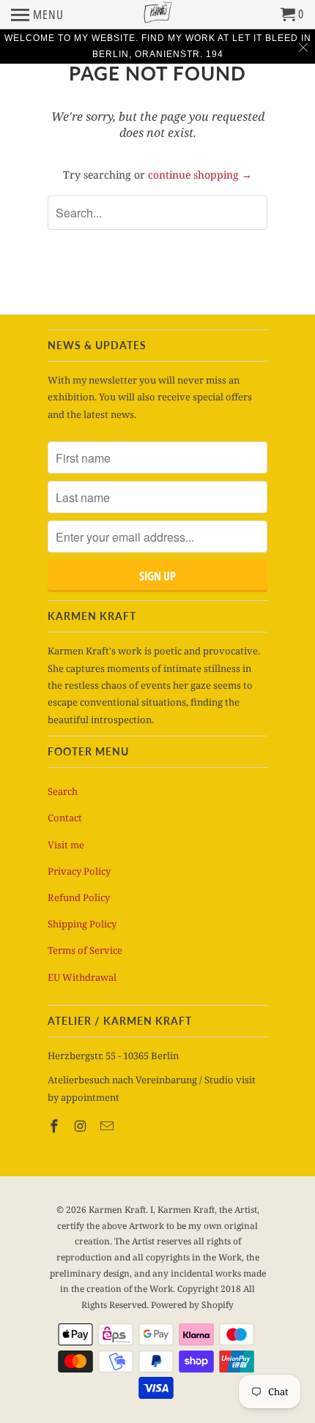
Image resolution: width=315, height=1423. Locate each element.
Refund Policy (79, 897)
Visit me (66, 844)
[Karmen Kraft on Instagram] (82, 1126)
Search (63, 791)
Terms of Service (85, 950)
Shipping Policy (82, 923)
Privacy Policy (79, 871)
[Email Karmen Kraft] (108, 1126)
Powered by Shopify (192, 1305)
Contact (65, 817)
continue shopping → (200, 175)
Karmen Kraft (117, 1209)
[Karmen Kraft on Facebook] (56, 1126)
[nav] (37, 14)
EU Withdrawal (82, 977)
